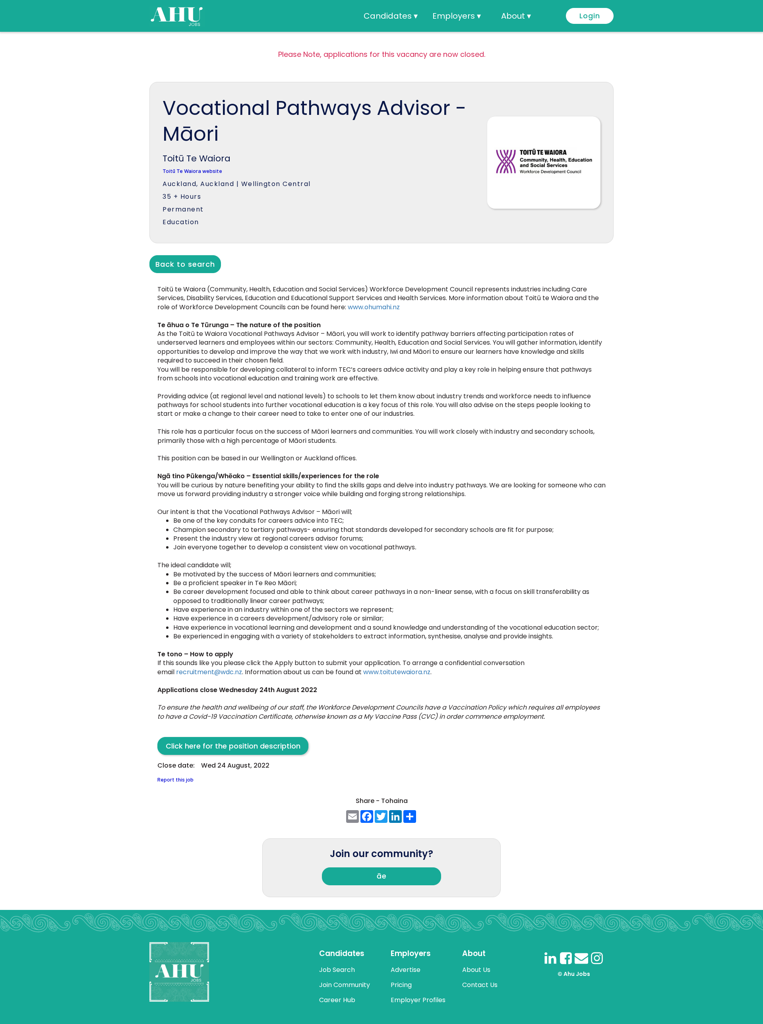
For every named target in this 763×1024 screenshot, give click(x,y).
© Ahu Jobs (574, 974)
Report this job (175, 780)
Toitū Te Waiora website (192, 171)
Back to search (185, 264)
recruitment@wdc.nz (209, 672)
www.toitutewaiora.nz (396, 672)
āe (382, 876)
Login (589, 16)
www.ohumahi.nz (374, 307)
